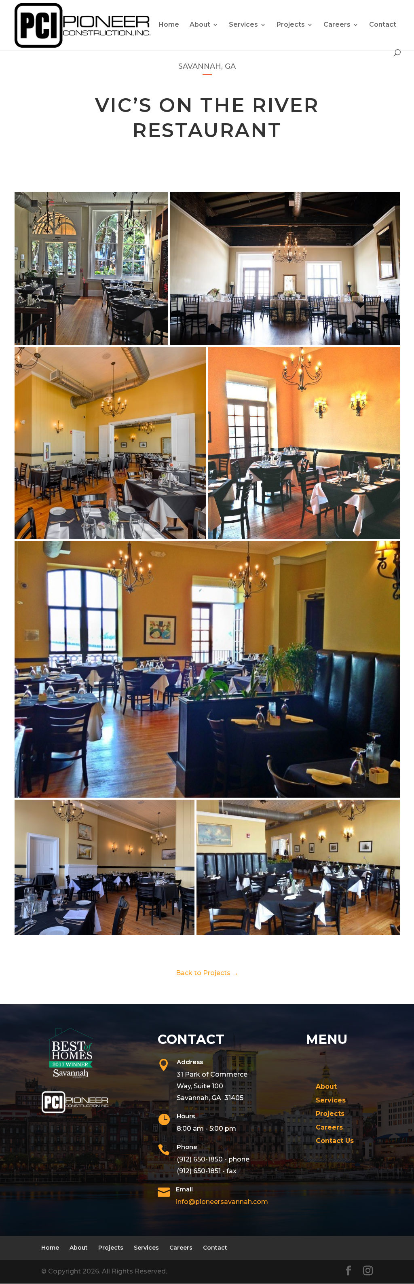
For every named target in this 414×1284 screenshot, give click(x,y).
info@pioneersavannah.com (222, 1202)
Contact (382, 25)
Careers (337, 25)
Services (243, 25)
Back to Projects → (207, 973)
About (200, 25)
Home (168, 25)
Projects (291, 25)
